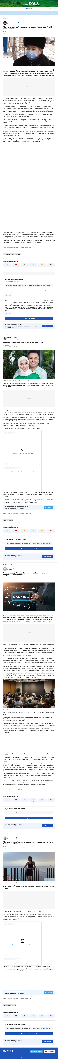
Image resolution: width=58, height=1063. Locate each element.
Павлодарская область (9, 254)
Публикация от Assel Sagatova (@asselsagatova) (22, 963)
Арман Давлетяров (8, 520)
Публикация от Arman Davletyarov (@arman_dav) (22, 471)
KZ (50, 8)
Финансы (5, 564)
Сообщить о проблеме (36, 1051)
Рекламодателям (49, 1051)
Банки (10, 564)
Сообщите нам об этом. (25, 247)
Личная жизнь (11, 334)
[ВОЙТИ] (54, 8)
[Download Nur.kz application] (29, 3)
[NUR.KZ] (29, 9)
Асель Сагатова (7, 1005)
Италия (14, 1005)
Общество (5, 18)
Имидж (9, 833)
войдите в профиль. (45, 285)
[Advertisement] (29, 87)
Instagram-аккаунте (42, 885)
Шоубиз (5, 334)
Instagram (48, 326)
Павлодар (18, 254)
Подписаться (48, 507)
